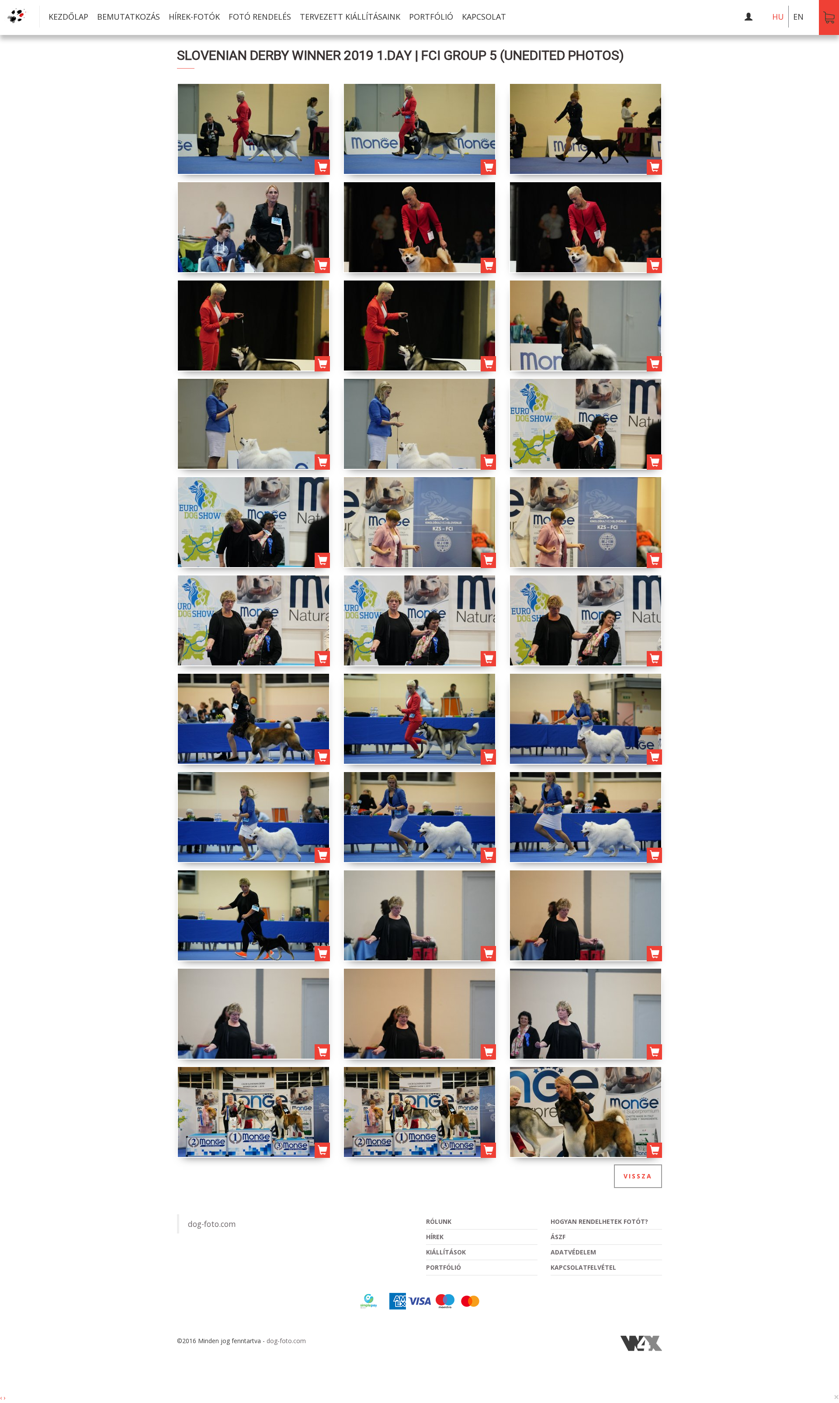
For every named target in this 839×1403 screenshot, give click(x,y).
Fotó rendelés (260, 16)
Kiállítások (446, 1252)
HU (778, 16)
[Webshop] (829, 17)
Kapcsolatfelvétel (583, 1267)
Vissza (638, 1176)
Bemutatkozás (128, 16)
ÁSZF (558, 1237)
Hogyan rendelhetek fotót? (599, 1221)
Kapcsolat (484, 16)
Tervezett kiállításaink (350, 16)
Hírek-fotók (194, 16)
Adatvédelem (573, 1252)
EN (798, 16)
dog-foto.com (212, 1224)
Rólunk (438, 1221)
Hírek (435, 1237)
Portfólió (431, 16)
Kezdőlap (68, 16)
